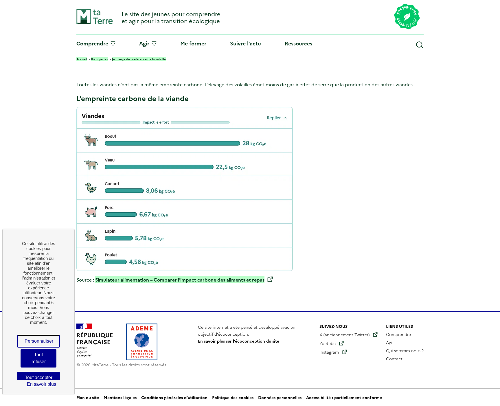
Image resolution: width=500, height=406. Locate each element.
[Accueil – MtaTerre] (94, 22)
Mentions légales (120, 397)
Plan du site (87, 397)
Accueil (81, 59)
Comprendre (92, 43)
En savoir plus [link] (41, 384)
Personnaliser (39, 341)
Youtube (327, 343)
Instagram (329, 352)
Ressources (298, 43)
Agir (144, 43)
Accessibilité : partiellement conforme (344, 397)
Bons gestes (99, 59)
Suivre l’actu (245, 43)
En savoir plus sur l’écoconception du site (238, 341)
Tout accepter (38, 377)
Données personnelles (280, 397)
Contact (394, 358)
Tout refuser (39, 358)
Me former (193, 43)
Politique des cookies (232, 397)
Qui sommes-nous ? (405, 350)
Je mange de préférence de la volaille (139, 59)
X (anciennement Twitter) (344, 334)
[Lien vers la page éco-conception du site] (407, 17)
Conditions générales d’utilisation (174, 397)
